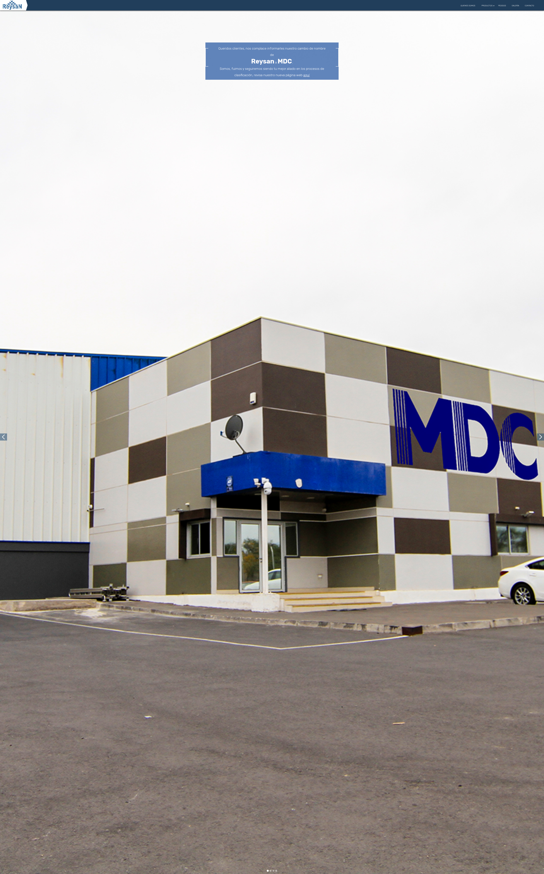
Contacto (529, 6)
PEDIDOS (502, 6)
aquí (306, 75)
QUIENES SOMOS (468, 6)
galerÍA (515, 6)
